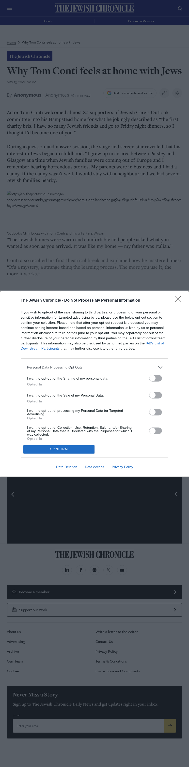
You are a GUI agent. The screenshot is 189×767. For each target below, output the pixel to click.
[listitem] (94, 367)
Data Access (94, 467)
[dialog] (94, 383)
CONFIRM (59, 449)
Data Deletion (66, 467)
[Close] (179, 300)
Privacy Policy (122, 467)
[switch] (155, 378)
